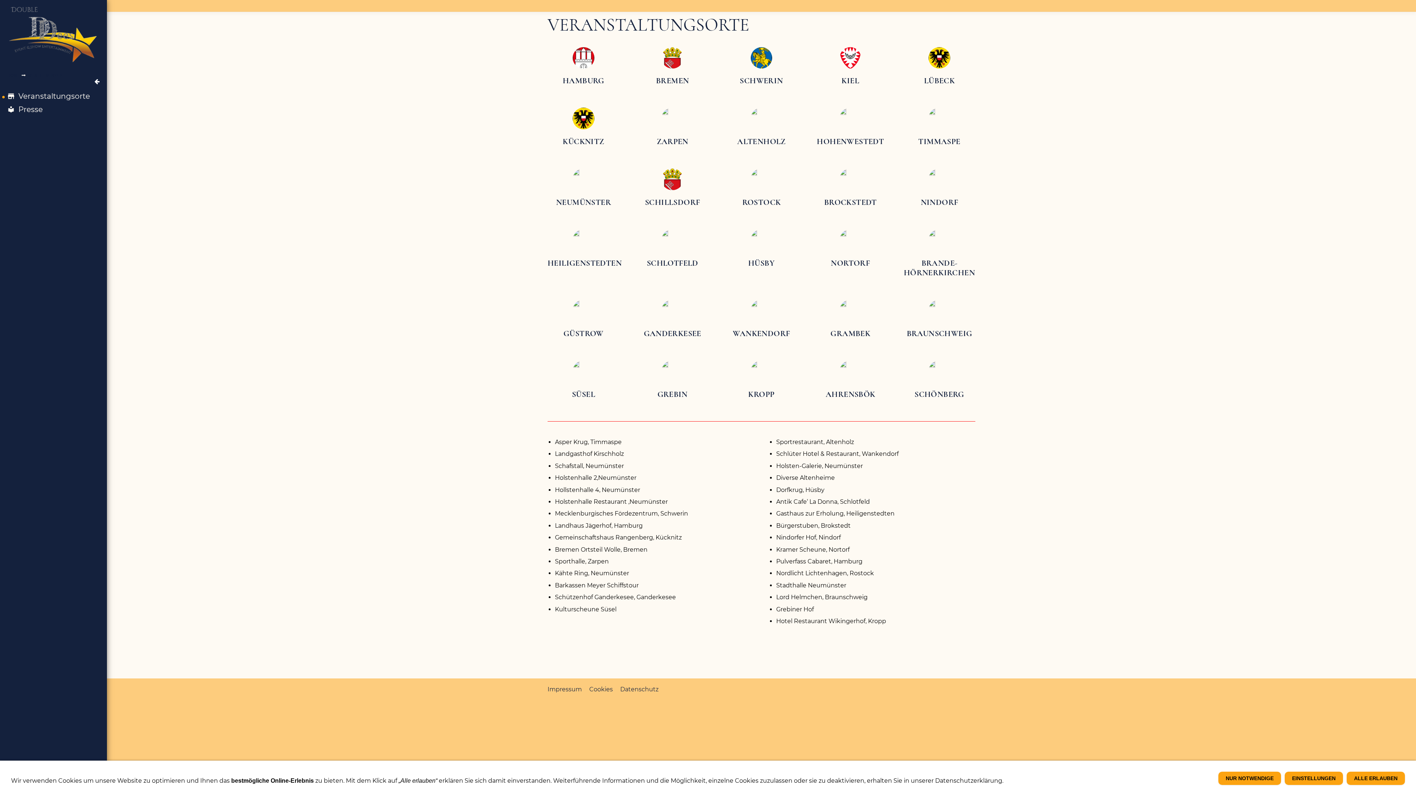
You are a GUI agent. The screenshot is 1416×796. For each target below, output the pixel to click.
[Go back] (97, 81)
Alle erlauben (1376, 778)
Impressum (565, 689)
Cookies (601, 689)
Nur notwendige (1250, 778)
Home (13, 75)
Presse (30, 109)
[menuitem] (53, 96)
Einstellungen (1314, 778)
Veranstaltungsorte (54, 96)
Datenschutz (639, 689)
